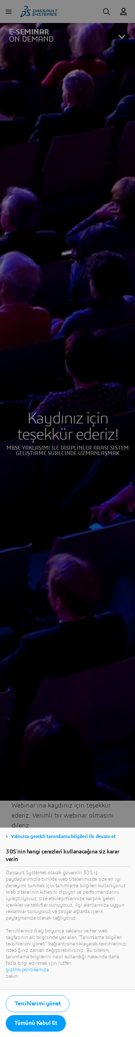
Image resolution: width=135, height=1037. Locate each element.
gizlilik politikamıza (27, 969)
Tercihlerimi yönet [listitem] (37, 1003)
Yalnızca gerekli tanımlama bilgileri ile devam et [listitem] (63, 836)
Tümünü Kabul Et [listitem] (35, 1023)
